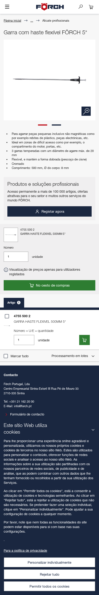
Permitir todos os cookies (49, 586)
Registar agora (52, 211)
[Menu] (7, 7)
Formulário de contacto (27, 414)
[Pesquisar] (82, 6)
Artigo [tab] (13, 302)
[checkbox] (7, 316)
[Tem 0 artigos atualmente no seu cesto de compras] (91, 7)
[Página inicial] (50, 7)
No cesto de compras (52, 285)
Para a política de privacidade (25, 550)
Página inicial (12, 20)
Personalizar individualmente (49, 562)
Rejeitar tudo (49, 574)
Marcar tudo (20, 356)
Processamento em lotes (70, 356)
